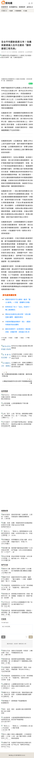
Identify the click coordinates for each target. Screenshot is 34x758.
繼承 (11, 11)
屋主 (22, 337)
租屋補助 (18, 11)
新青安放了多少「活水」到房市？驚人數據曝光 (18, 308)
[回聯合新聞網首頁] (3, 2)
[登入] (29, 3)
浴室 (25, 11)
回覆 (31, 637)
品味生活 (30, 7)
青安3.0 (4, 11)
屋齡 (16, 337)
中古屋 (4, 337)
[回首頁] (6, 2)
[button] (32, 3)
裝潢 (11, 337)
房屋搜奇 (22, 7)
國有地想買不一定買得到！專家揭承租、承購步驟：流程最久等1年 (18, 330)
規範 (3, 637)
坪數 (28, 337)
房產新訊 (4, 7)
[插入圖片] (26, 637)
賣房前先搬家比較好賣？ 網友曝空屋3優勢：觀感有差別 (18, 315)
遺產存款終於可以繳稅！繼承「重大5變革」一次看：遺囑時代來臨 (18, 300)
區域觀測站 (13, 7)
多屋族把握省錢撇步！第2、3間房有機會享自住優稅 (18, 323)
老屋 (3, 339)
